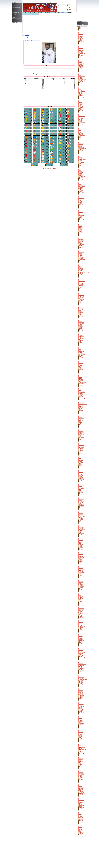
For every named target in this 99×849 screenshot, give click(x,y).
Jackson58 (81, 513)
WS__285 (80, 408)
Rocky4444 (81, 462)
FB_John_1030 (81, 494)
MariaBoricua (81, 608)
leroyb (80, 130)
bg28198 (80, 616)
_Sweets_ (80, 754)
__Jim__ (80, 370)
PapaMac (80, 597)
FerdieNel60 (81, 419)
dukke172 (80, 267)
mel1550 (80, 153)
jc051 (80, 161)
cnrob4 (80, 486)
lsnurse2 (80, 42)
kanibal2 (80, 146)
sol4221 (80, 491)
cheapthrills (81, 48)
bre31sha (80, 440)
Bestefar (80, 137)
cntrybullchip (81, 488)
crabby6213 (81, 487)
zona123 (80, 324)
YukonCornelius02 (82, 712)
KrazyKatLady (81, 479)
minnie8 (80, 737)
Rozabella (81, 682)
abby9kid (80, 764)
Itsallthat (80, 102)
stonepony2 (81, 229)
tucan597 (80, 685)
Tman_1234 (81, 678)
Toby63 (80, 226)
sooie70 (80, 77)
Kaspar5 (80, 39)
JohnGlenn (81, 438)
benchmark (81, 780)
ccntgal (80, 768)
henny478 (80, 759)
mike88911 (81, 357)
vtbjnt (80, 136)
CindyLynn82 (81, 818)
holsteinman (81, 315)
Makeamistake (81, 178)
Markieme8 (81, 627)
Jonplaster (81, 466)
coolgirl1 (80, 790)
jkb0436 (80, 40)
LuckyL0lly (81, 827)
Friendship (81, 448)
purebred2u (81, 684)
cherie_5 (80, 386)
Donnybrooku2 (81, 501)
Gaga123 (80, 589)
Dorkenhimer (81, 533)
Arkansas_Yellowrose (83, 404)
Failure (80, 531)
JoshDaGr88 (81, 618)
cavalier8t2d (81, 241)
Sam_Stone (81, 175)
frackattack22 (81, 95)
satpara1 (80, 164)
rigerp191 (80, 359)
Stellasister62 (81, 640)
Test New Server (81, 24)
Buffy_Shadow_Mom (82, 134)
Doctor (80, 762)
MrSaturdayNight (82, 354)
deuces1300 (81, 519)
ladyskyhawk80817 (82, 148)
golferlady (81, 380)
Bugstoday (81, 300)
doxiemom (81, 514)
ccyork (80, 574)
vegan (80, 367)
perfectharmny (81, 602)
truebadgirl (81, 427)
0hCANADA (81, 70)
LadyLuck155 (81, 240)
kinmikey (80, 461)
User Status (35, 40)
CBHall (80, 184)
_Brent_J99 (81, 345)
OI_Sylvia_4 (81, 433)
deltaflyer (80, 255)
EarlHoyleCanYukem (82, 509)
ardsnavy (80, 261)
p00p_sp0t (81, 239)
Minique (80, 313)
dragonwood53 (81, 432)
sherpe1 (80, 301)
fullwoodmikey (81, 694)
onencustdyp (81, 206)
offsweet (80, 786)
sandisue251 (81, 639)
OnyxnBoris (81, 650)
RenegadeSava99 (82, 529)
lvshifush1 (81, 558)
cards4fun (81, 732)
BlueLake (80, 535)
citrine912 (80, 243)
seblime (80, 302)
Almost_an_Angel (82, 215)
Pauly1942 (81, 623)
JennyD (80, 68)
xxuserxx (80, 546)
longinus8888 (81, 800)
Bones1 (80, 454)
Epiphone (80, 270)
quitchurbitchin (82, 122)
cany (80, 435)
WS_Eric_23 (81, 133)
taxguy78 (80, 583)
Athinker (80, 327)
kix (79, 152)
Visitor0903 (81, 477)
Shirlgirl (80, 426)
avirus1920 (81, 822)
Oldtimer (80, 28)
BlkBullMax (81, 561)
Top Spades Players (16, 7)
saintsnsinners (81, 434)
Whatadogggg (81, 505)
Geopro (80, 803)
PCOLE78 (80, 495)
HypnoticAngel (81, 65)
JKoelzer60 (81, 475)
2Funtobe (80, 191)
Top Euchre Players (16, 10)
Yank (80, 125)
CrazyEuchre (81, 549)
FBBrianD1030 (81, 63)
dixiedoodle (81, 472)
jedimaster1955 (81, 147)
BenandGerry (81, 41)
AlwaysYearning (82, 69)
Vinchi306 (80, 231)
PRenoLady (81, 736)
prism (80, 423)
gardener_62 (81, 203)
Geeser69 (80, 577)
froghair (80, 480)
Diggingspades (81, 609)
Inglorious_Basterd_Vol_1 (83, 679)
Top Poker (14, 9)
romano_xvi (81, 622)
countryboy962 (81, 234)
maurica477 (81, 478)
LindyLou (80, 449)
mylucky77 (81, 179)
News (14, 17)
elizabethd (81, 554)
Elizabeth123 (81, 192)
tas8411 (80, 816)
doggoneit (81, 777)
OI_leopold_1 (81, 504)
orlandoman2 (81, 399)
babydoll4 (81, 547)
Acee (80, 765)
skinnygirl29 (81, 330)
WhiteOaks (81, 711)
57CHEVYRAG (81, 338)
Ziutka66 (80, 500)
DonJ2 (80, 381)
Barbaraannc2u (81, 681)
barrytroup (81, 309)
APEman (80, 378)
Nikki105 (80, 656)
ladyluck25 (81, 269)
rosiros (80, 217)
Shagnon (80, 64)
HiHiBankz (81, 789)
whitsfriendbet (81, 50)
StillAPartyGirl (81, 527)
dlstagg (80, 750)
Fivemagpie (81, 107)
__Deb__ (80, 397)
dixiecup (80, 371)
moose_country (82, 246)
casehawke (81, 833)
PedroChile (81, 492)
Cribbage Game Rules (17, 14)
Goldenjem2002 (82, 281)
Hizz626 (80, 508)
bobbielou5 (81, 290)
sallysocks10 (81, 572)
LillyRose (80, 216)
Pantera (80, 117)
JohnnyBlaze (81, 665)
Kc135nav (80, 542)
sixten (80, 105)
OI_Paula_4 (81, 829)
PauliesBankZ (81, 66)
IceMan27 (80, 138)
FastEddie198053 (82, 76)
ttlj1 (79, 614)
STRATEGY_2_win (82, 590)
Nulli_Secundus (82, 186)
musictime (81, 38)
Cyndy (80, 349)
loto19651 (80, 705)
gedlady (80, 601)
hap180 (80, 667)
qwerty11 (80, 368)
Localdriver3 (81, 221)
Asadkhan (81, 96)
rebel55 (80, 173)
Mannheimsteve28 (82, 652)
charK (80, 413)
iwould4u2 (81, 596)
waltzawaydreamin (82, 79)
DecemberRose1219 (82, 749)
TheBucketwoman (82, 53)
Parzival (80, 625)
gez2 (80, 520)
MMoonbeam (81, 198)
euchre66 (80, 559)
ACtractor (80, 767)
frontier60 (80, 823)
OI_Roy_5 (80, 247)
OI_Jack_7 (81, 819)
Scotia (80, 654)
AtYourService (81, 411)
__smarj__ (81, 395)
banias (80, 358)
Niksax (80, 489)
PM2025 (80, 555)
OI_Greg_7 (81, 339)
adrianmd (80, 171)
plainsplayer (81, 636)
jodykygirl (81, 405)
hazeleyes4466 (81, 71)
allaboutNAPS (81, 802)
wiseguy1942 (81, 351)
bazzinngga (81, 212)
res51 (80, 409)
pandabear (81, 83)
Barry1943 (81, 55)
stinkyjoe (80, 755)
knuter (80, 343)
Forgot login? (71, 9)
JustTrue (80, 163)
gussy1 (80, 377)
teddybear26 (81, 610)
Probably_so (81, 254)
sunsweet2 (81, 476)
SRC (80, 595)
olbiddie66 (81, 450)
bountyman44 (81, 97)
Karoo (80, 98)
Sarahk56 (80, 490)
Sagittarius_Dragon (82, 159)
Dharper (80, 366)
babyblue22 (81, 613)
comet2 (80, 188)
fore (79, 233)
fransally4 (80, 207)
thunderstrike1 (81, 145)
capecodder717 (81, 111)
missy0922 (81, 34)
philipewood (81, 56)
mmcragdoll (81, 372)
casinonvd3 (81, 568)
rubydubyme (81, 220)
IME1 (80, 722)
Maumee (80, 481)
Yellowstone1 (81, 219)
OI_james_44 (81, 276)
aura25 (80, 532)
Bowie (80, 260)
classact (80, 193)
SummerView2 (81, 322)
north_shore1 (81, 710)
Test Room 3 (80, 22)
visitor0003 (81, 724)
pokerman (81, 598)
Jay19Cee (80, 139)
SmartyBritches (82, 668)
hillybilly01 (81, 545)
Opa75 (80, 458)
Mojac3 (80, 464)
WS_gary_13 (81, 641)
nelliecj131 (81, 385)
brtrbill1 (80, 575)
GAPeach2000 (81, 617)
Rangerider (81, 325)
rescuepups (81, 318)
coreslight (81, 821)
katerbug (80, 573)
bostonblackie (81, 78)
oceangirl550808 (82, 259)
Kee (79, 286)
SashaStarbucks (82, 392)
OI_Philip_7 (81, 748)
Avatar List (54, 12)
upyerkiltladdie (81, 303)
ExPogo (80, 776)
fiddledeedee (81, 680)
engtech (80, 739)
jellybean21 (81, 353)
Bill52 (80, 310)
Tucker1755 (81, 407)
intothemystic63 (82, 91)
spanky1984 (81, 651)
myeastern (81, 355)
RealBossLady (81, 773)
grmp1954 (81, 190)
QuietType (81, 420)
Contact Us (15, 19)
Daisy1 (80, 108)
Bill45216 (80, 406)
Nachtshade (81, 642)
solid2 (80, 645)
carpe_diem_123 (82, 49)
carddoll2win (81, 695)
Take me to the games (31, 12)
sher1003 (80, 57)
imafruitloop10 (81, 734)
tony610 (80, 180)
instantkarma (81, 473)
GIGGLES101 (81, 753)
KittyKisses (81, 605)
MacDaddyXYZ (81, 424)
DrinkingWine (81, 158)
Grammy (80, 726)
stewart (80, 245)
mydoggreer (81, 304)
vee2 (80, 809)
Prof (80, 815)
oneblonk (80, 200)
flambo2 (80, 202)
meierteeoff (81, 693)
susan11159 (81, 109)
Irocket (80, 814)
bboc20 (80, 534)
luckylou (80, 576)
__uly (80, 763)
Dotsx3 (80, 522)
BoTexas (80, 165)
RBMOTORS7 (81, 782)
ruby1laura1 (81, 779)
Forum (39, 40)
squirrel (80, 287)
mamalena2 (81, 582)
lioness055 (81, 103)
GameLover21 (81, 830)
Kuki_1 (80, 262)
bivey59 (80, 90)
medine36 (80, 94)
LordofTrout (81, 541)
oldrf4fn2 (80, 629)
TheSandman (81, 586)
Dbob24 (80, 54)
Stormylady (81, 185)
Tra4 (80, 521)
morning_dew (81, 706)
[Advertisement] (50, 24)
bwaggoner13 (81, 297)
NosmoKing (81, 379)
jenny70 (80, 530)
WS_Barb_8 (81, 804)
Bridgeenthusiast (82, 80)
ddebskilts (81, 691)
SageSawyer (81, 123)
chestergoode (81, 723)
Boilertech (81, 258)
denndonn (81, 720)
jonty (80, 266)
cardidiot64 (81, 340)
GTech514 (81, 817)
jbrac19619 (81, 410)
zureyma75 (81, 700)
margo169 (81, 584)
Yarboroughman (82, 135)
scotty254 (80, 801)
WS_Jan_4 (81, 93)
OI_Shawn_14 (81, 677)
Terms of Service (47, 12)
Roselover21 (81, 412)
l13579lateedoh (81, 447)
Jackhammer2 (81, 787)
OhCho (80, 741)
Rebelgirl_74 (81, 174)
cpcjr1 (80, 89)
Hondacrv (80, 177)
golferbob (81, 518)
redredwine (81, 396)
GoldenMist (81, 248)
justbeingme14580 (82, 382)
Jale (79, 637)
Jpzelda (80, 452)
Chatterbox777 (81, 213)
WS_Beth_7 (81, 631)
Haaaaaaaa (81, 507)
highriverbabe (81, 299)
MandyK (80, 201)
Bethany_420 (81, 446)
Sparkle (80, 604)
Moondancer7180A (82, 664)
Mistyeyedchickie (82, 110)
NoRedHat (81, 570)
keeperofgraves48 (82, 323)
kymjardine (81, 719)
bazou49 (80, 120)
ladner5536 (81, 204)
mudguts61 (81, 794)
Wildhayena (81, 356)
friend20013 (81, 228)
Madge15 (80, 453)
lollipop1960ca (81, 383)
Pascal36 (80, 256)
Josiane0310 (81, 528)
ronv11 (80, 503)
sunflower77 (81, 312)
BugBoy (80, 82)
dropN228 (80, 67)
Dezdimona (81, 288)
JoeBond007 (81, 721)
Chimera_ (80, 588)
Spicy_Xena (81, 643)
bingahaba (81, 644)
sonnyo (80, 365)
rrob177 (80, 37)
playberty (80, 687)
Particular (80, 99)
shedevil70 (81, 150)
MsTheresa (81, 282)
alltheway (80, 603)
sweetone (80, 51)
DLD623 (80, 591)
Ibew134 (80, 775)
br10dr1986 (81, 544)
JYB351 (80, 611)
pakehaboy (81, 235)
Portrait (25, 40)
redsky (80, 831)
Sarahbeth (81, 81)
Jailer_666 (81, 36)
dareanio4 (81, 571)
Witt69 (80, 463)
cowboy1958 (81, 283)
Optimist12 (81, 761)
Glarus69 (80, 119)
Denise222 (81, 506)
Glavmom (80, 517)
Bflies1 (80, 778)
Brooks (80, 328)
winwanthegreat (82, 747)
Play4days (81, 118)
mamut (80, 104)
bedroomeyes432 (82, 657)
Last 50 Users (68, 12)
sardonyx (80, 149)
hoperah (80, 160)
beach (80, 205)
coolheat (80, 828)
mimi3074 (80, 523)
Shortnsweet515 (82, 398)
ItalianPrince (81, 692)
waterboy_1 (81, 708)
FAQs (14, 20)
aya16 (80, 189)
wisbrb (80, 298)
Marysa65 (80, 62)
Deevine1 (80, 425)
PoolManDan (81, 124)
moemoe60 (81, 467)
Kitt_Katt (80, 600)
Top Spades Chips (16, 12)
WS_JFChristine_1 (82, 795)
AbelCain (80, 713)
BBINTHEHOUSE (82, 793)
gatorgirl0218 (81, 781)
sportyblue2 (81, 352)
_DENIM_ (80, 230)
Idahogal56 (81, 791)
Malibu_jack (81, 106)
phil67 (80, 289)
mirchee (80, 441)
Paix (80, 132)
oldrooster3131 (81, 151)
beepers (80, 194)
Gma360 (80, 707)
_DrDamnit (81, 52)
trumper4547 (81, 670)
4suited (80, 30)
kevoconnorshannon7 (83, 176)
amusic (80, 697)
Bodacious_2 (81, 391)
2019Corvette (81, 284)
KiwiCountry (81, 704)
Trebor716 (81, 540)
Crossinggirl (81, 268)
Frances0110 (81, 502)
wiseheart (80, 85)
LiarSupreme (81, 671)
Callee (80, 543)
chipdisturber (81, 244)
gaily (80, 43)
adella (80, 686)
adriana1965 (81, 144)
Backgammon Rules (16, 15)
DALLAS (80, 218)
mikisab (80, 718)
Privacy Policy (40, 12)
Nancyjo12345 (81, 468)
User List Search (61, 12)
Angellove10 (81, 788)
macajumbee (81, 317)
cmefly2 (80, 35)
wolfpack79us (81, 295)
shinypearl (81, 273)
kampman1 (81, 746)
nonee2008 (81, 474)
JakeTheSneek (81, 131)
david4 (80, 612)
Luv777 (80, 738)
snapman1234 (81, 557)
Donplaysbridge (82, 116)
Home (25, 12)
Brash (80, 536)
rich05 (80, 341)
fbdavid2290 (81, 316)
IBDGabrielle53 (81, 460)
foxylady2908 (81, 805)
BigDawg (80, 669)
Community (27, 35)
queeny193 (81, 696)
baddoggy (81, 172)
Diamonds (81, 285)
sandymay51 (81, 653)
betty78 (80, 459)
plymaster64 (81, 587)
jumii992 (80, 199)
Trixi (80, 390)
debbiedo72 (81, 628)
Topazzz (80, 659)
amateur (80, 121)
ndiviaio (80, 275)
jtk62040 (80, 563)
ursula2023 (81, 560)
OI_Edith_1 (81, 439)
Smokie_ (80, 638)
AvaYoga (80, 683)
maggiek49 (81, 384)
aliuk (80, 436)
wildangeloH (81, 752)
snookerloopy (81, 733)
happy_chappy (81, 296)
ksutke (80, 314)
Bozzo (80, 27)
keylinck (80, 253)
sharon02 (80, 311)
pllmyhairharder (82, 84)
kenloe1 (80, 599)
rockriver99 (81, 369)
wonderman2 (81, 569)
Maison (80, 493)
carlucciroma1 (81, 29)
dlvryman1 (81, 751)
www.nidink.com (53, 168)
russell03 (80, 227)
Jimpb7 (80, 834)
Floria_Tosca (81, 445)
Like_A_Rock (81, 515)
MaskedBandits (82, 516)
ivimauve (80, 735)
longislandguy (81, 394)
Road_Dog (81, 166)
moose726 (81, 465)
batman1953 (81, 630)
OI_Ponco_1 (81, 690)
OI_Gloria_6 (81, 92)
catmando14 (81, 364)
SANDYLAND (81, 807)
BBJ (80, 350)
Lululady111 (81, 232)
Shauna (80, 422)
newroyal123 (81, 257)
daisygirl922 (81, 585)
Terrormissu (81, 393)
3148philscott (81, 792)
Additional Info (29, 40)
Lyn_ (80, 214)
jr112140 (80, 562)
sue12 (80, 337)
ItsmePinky (81, 556)
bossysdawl (81, 326)
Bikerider (80, 760)
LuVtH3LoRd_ (81, 162)
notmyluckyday (82, 774)
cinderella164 (81, 832)
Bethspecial (81, 772)
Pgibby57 (80, 806)
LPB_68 (80, 808)
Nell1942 (80, 666)
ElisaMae (80, 548)
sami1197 (80, 242)
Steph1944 (81, 740)
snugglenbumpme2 (82, 699)
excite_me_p (81, 709)
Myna (80, 766)
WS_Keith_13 (81, 167)
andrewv (80, 725)
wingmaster (81, 431)
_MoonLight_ (81, 655)
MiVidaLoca (81, 363)
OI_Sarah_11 (81, 673)
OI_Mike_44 (81, 820)
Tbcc (80, 451)
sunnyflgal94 (81, 418)
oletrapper (81, 331)
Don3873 (80, 329)
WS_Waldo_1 (81, 437)
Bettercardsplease (82, 727)
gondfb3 (80, 615)
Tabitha (80, 421)
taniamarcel (81, 658)
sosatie (80, 342)
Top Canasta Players (16, 5)
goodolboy (81, 274)
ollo (79, 624)
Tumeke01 (81, 187)
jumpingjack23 (81, 336)
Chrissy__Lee (81, 344)
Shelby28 (80, 698)
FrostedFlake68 (82, 626)
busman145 (81, 672)
